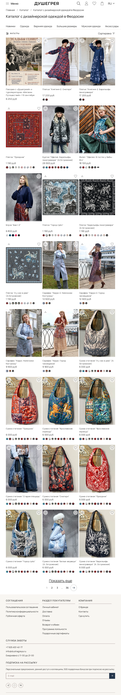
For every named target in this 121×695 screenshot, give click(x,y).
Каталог (24, 10)
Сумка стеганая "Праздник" (20, 428)
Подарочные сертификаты (55, 633)
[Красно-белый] (22, 167)
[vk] (20, 685)
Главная (10, 10)
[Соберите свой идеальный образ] (45, 40)
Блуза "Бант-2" (13, 225)
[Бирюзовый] (46, 167)
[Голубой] (86, 167)
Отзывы (46, 620)
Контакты (83, 611)
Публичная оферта (15, 616)
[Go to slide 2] (56, 83)
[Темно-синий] (28, 167)
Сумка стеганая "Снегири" (55, 496)
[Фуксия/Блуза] (16, 235)
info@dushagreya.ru (16, 651)
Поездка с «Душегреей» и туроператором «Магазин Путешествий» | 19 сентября (20, 92)
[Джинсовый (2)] (10, 167)
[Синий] (101, 371)
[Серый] (25, 167)
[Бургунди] (49, 167)
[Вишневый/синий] (52, 167)
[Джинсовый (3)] (80, 303)
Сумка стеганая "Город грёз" (20, 561)
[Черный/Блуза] (19, 235)
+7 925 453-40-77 (14, 647)
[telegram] (8, 685)
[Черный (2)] (83, 99)
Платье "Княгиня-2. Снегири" (57, 89)
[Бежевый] (43, 167)
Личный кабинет (50, 607)
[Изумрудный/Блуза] (10, 235)
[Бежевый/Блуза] (7, 235)
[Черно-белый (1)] (43, 99)
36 (67, 587)
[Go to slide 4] (73, 83)
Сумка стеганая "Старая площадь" (23, 496)
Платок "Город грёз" (52, 225)
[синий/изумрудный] (67, 167)
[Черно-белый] (98, 167)
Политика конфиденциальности (22, 611)
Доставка (47, 611)
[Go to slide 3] (65, 83)
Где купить (84, 616)
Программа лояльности (54, 629)
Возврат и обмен (50, 624)
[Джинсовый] (13, 167)
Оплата (46, 616)
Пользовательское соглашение (22, 607)
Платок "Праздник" (15, 157)
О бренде (83, 607)
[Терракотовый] (31, 167)
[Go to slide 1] (47, 83)
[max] (14, 685)
